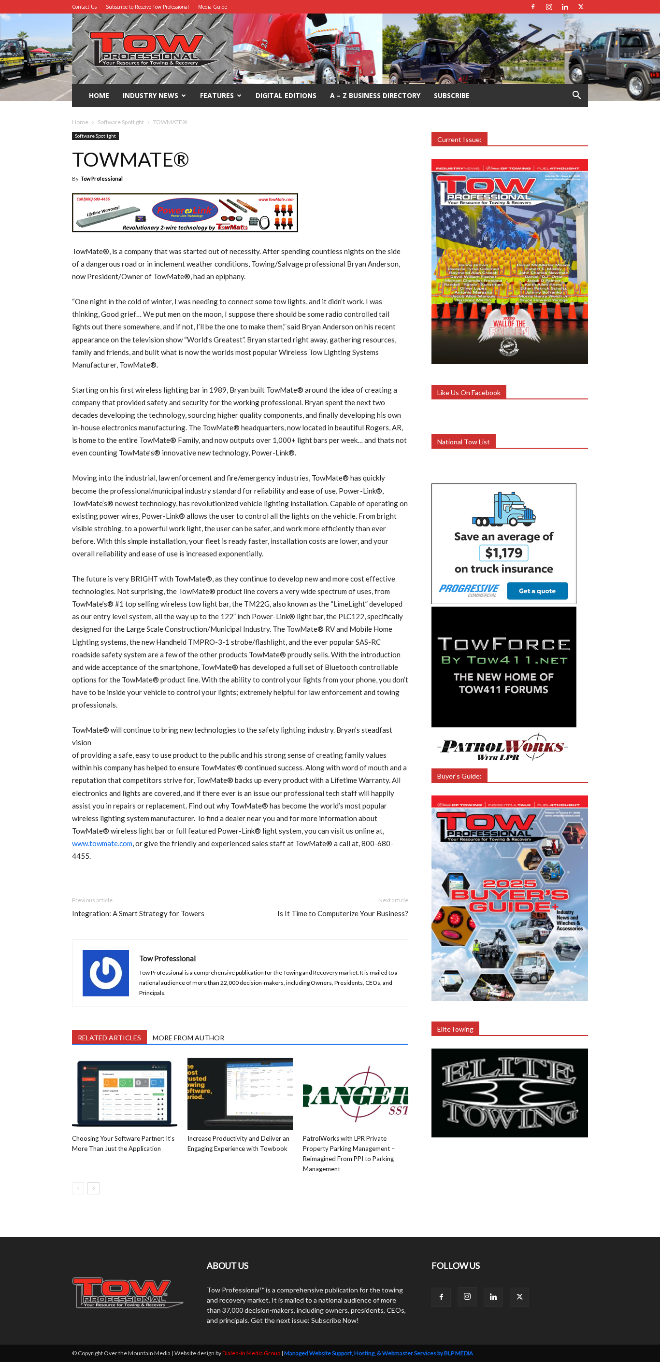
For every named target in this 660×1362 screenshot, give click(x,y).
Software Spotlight (121, 122)
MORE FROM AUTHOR (188, 1038)
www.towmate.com (102, 843)
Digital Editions (286, 95)
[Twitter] (581, 7)
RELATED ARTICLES (109, 1038)
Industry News (150, 95)
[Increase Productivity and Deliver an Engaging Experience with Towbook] (240, 1094)
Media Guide (212, 6)
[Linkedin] (565, 7)
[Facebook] (533, 7)
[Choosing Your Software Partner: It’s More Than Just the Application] (124, 1094)
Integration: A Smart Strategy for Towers (138, 913)
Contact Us (84, 6)
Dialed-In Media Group (251, 1353)
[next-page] (93, 1188)
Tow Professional (102, 178)
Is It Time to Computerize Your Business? (342, 913)
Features (217, 95)
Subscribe (452, 95)
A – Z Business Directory (375, 95)
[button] (576, 96)
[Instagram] (549, 7)
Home (99, 95)
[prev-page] (78, 1188)
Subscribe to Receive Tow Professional (147, 6)
